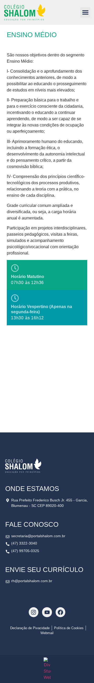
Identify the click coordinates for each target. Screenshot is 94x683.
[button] (85, 12)
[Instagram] (33, 612)
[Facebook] (60, 612)
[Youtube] (47, 612)
